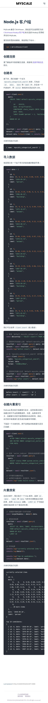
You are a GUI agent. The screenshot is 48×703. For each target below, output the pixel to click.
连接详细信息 (37, 62)
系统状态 (27, 696)
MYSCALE (24, 3)
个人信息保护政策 (23, 694)
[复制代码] (42, 45)
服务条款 (20, 696)
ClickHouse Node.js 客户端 (14, 32)
